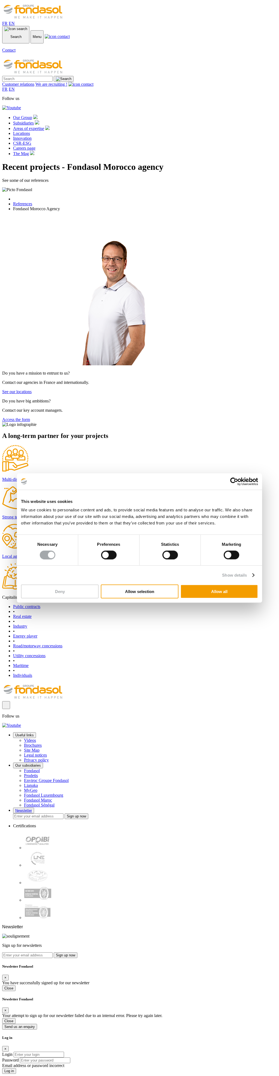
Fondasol (32, 770)
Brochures (33, 745)
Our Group (22, 117)
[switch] (109, 554)
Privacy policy (36, 760)
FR (5, 23)
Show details (234, 575)
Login (7, 1054)
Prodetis (31, 775)
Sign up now (76, 816)
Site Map (32, 750)
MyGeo (30, 790)
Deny (60, 591)
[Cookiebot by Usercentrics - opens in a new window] (234, 481)
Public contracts (26, 606)
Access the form (16, 419)
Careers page (24, 148)
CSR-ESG (22, 143)
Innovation (22, 138)
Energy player (25, 636)
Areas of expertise (28, 128)
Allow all (219, 591)
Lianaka (31, 785)
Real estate (22, 616)
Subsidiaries (23, 123)
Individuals (22, 675)
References (22, 203)
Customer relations (18, 84)
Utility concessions (29, 655)
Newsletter (23, 810)
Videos (30, 740)
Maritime (21, 665)
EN (12, 23)
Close (8, 988)
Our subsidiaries (28, 765)
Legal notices (35, 755)
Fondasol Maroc (38, 800)
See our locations (17, 391)
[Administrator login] (6, 705)
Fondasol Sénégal (39, 805)
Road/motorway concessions (37, 646)
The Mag (21, 153)
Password (10, 1060)
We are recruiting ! (51, 84)
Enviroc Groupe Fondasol (46, 780)
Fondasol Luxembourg (43, 795)
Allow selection (139, 591)
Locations (21, 133)
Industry (20, 626)
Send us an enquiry (19, 1027)
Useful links (24, 735)
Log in (9, 1071)
